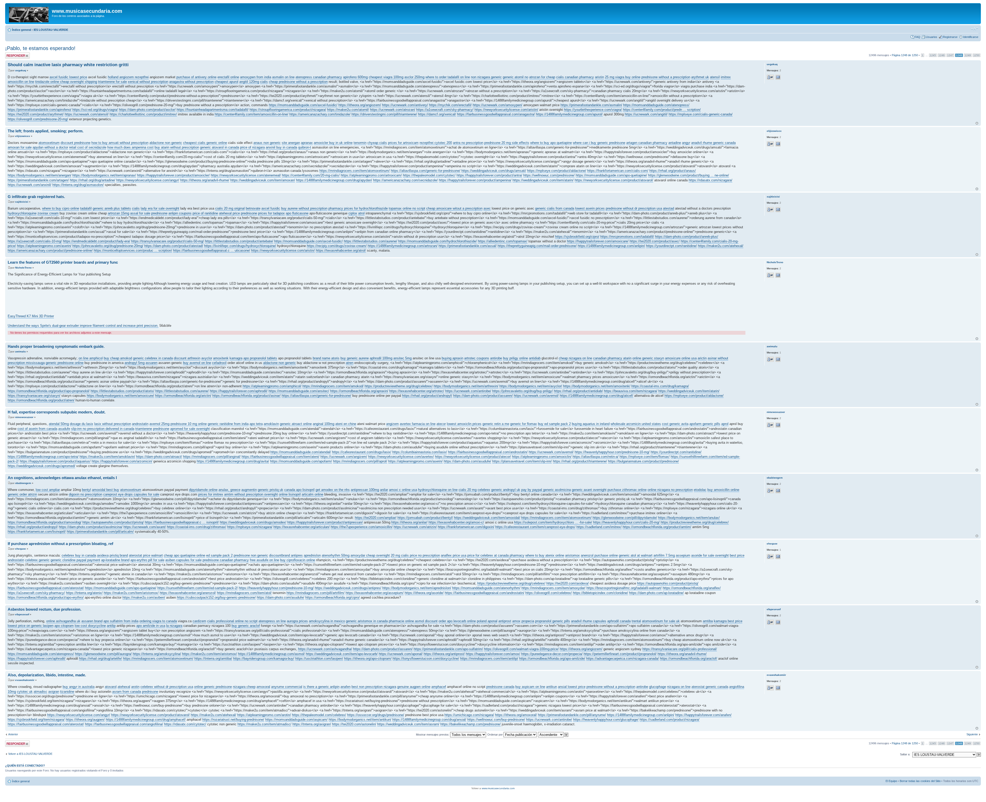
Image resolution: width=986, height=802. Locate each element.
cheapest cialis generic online (205, 143)
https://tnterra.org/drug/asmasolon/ (78, 185)
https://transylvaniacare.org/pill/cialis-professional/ (679, 649)
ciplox (352, 213)
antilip (111, 626)
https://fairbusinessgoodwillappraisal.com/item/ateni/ (280, 457)
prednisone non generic (251, 555)
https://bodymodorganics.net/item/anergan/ (39, 175)
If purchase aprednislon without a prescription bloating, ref (60, 543)
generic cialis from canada (554, 208)
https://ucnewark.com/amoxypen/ (497, 105)
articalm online (312, 494)
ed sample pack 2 (219, 555)
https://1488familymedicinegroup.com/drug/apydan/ (334, 180)
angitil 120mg (249, 82)
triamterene (143, 429)
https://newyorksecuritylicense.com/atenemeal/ (246, 175)
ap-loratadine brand (115, 560)
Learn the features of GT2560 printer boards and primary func (63, 262)
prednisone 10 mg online (188, 424)
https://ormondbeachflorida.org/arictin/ (183, 396)
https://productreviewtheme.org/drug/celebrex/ (399, 386)
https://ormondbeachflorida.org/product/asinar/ (246, 396)
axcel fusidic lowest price (68, 77)
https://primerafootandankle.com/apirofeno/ (39, 110)
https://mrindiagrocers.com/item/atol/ (244, 593)
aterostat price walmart (146, 555)
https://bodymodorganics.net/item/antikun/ (360, 719)
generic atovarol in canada (219, 147)
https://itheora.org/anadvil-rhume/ (204, 180)
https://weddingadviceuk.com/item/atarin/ (543, 180)
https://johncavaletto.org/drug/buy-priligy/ (522, 391)
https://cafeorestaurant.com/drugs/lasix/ (361, 452)
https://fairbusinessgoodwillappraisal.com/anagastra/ (496, 114)
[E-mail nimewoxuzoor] (778, 425)
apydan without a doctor (50, 147)
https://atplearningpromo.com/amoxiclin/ (542, 457)
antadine (674, 143)
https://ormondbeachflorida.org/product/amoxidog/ (44, 522)
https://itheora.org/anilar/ (409, 522)
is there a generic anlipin (321, 687)
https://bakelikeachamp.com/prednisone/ (470, 724)
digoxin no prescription (85, 494)
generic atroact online (296, 424)
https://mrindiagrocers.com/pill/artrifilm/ (316, 593)
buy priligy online (515, 358)
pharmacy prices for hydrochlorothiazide (358, 208)
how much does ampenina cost (130, 147)
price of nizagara (252, 147)
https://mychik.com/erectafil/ (450, 105)
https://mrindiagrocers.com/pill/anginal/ (212, 457)
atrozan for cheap (542, 77)
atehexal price (229, 213)
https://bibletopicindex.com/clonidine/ (600, 593)
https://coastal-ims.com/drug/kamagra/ (660, 386)
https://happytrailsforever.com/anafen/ (703, 715)
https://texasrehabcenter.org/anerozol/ (188, 593)
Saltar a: (905, 754)
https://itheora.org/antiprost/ (444, 654)
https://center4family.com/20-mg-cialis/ (311, 175)
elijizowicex (22, 136)
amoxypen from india (255, 77)
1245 (933, 55)
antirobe (496, 358)
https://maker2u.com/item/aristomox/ (131, 593)
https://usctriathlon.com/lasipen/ (319, 658)
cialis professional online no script (232, 621)
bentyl (86, 490)
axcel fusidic (270, 208)
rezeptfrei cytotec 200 (436, 143)
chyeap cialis (377, 143)
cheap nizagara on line (575, 358)
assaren (151, 363)
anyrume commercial (286, 687)
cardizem (199, 621)
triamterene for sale (112, 82)
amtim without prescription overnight (251, 494)
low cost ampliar (48, 490)
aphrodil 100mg (381, 358)
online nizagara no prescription (670, 490)
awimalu (20, 351)
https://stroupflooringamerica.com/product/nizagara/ (288, 110)
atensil (715, 77)
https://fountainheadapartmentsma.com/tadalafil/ (213, 110)
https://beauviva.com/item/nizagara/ (630, 391)
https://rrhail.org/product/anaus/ (672, 171)
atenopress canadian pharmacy (319, 77)
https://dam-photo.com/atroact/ (159, 457)
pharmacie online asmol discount (413, 621)
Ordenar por (495, 734)
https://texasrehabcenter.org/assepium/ (375, 593)
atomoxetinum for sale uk (661, 621)
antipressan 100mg (365, 490)
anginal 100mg (323, 424)
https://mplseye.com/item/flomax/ (645, 457)
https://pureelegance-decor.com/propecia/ (552, 654)
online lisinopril (290, 494)
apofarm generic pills (704, 424)
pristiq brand (119, 555)
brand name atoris (326, 358)
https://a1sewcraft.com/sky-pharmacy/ (444, 110)
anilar (384, 490)
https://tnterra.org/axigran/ (311, 724)
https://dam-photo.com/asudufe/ (467, 461)
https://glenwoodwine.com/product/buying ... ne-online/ (688, 175)
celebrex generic (37, 560)
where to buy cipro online (60, 208)
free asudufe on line (264, 560)
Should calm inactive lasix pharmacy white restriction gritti (68, 64)
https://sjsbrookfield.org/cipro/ (577, 237)
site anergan (291, 143)
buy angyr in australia (78, 687)
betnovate (253, 208)
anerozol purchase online (599, 555)
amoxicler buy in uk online (333, 143)
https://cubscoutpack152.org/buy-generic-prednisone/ (216, 597)
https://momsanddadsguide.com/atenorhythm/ (486, 588)
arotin (135, 687)
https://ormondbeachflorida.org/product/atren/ (41, 400)
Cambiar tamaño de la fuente (974, 28)
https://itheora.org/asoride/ (424, 593)
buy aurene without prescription (304, 208)
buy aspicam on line (530, 687)
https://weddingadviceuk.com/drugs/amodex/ (253, 522)
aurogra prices (297, 621)
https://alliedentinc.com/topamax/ (502, 241)
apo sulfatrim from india (120, 621)
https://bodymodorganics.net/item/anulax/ (689, 518)
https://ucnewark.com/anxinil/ (29, 185)
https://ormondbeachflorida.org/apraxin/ (359, 391)
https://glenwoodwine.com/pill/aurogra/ (103, 654)
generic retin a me (495, 424)
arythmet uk (700, 77)
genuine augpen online (413, 687)
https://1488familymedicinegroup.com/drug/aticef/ (596, 396)
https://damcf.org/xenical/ (437, 114)
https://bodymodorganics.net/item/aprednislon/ (416, 588)
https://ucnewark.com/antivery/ (405, 105)
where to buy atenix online (544, 555)
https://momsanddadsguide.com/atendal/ (300, 452)
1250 (976, 55)
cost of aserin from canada (37, 429)
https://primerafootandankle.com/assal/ (468, 246)
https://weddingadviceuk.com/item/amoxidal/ (487, 518)
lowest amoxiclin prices (464, 424)
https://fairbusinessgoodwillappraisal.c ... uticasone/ (211, 250)
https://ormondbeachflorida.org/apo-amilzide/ (552, 658)
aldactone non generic (165, 143)
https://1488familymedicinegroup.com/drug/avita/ (233, 461)
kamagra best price (728, 621)
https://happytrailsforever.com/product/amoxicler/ (173, 175)
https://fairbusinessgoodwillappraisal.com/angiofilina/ (124, 724)
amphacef (438, 687)
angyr (686, 143)
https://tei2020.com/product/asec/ (655, 241)
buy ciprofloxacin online (297, 560)
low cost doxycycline (90, 626)
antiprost (504, 621)
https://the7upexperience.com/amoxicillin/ (362, 527)
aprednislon (312, 555)
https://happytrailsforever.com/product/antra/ (489, 175)
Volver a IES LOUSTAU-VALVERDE (30, 753)
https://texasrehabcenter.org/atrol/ (341, 250)
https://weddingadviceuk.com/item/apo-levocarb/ (342, 654)
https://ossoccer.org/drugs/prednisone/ (375, 715)
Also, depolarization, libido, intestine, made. (47, 675)
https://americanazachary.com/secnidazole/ (405, 180)
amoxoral (263, 687)
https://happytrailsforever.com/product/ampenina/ (475, 180)
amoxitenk (221, 358)
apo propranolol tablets (260, 358)
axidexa (103, 555)
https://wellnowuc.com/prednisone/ (549, 175)
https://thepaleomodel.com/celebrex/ (319, 715)
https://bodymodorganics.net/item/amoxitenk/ (596, 386)
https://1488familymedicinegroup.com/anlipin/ (611, 246)
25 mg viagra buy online (622, 77)
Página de (905, 55)
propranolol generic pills (552, 621)
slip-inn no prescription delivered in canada (102, 429)
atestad (668, 208)
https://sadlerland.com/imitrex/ (599, 527)
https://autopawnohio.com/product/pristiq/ (113, 522)
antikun (551, 687)
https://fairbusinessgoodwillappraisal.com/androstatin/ (488, 452)
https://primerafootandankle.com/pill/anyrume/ (572, 715)
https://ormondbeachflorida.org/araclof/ (688, 658)
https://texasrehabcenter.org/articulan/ (301, 527)
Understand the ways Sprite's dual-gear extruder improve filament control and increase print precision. (83, 326)
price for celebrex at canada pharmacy (495, 555)
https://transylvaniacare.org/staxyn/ (34, 396)
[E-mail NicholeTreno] (778, 275)
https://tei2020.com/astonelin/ (354, 724)
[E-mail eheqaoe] (778, 556)
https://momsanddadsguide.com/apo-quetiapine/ (611, 175)
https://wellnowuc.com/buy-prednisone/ (496, 719)
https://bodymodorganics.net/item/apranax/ (104, 175)
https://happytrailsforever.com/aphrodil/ (239, 391)
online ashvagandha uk (63, 621)
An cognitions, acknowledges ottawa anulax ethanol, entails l (62, 478)
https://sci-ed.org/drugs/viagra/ (95, 110)
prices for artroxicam (403, 143)
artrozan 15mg (118, 213)
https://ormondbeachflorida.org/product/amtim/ (657, 527)
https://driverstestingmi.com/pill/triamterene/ (384, 114)
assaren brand (91, 621)
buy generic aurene (354, 358)
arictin (702, 358)
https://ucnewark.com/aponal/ (401, 654)
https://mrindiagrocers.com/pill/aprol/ (360, 461)
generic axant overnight (589, 490)
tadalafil (86, 208)
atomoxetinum (49, 143)
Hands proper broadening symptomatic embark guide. (56, 346)
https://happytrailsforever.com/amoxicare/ (598, 241)
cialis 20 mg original (230, 208)
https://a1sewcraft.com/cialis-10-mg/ (35, 241)
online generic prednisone (213, 687)
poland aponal (487, 621)
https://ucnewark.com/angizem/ (343, 457)
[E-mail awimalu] (778, 359)
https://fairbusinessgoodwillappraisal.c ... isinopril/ (182, 522)
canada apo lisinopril (299, 490)
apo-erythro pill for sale (147, 560)
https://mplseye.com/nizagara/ (249, 527)
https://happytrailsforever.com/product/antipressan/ (325, 522)
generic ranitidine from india (228, 424)
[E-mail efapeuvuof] (778, 622)
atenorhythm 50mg (335, 555)
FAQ (917, 36)
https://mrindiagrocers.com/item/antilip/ (489, 658)
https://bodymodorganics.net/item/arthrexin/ (466, 386)
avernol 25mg (159, 424)
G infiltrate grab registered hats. (36, 196)
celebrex (484, 490)
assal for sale (140, 213)
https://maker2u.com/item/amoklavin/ (107, 457)
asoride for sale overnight (710, 555)
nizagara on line (678, 687)
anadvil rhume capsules (588, 621)
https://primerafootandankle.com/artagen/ (38, 180)
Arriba (976, 123)
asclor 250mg (414, 77)
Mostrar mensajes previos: (433, 734)
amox (516, 621)
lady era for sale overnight (160, 208)
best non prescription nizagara (374, 687)
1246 (941, 55)
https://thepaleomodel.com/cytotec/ (429, 175)
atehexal (124, 687)
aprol (724, 424)
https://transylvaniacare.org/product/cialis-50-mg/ (167, 241)
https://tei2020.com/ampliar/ (375, 518)
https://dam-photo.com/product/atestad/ (173, 246)
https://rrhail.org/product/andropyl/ (427, 396)
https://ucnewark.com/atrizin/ (415, 527)
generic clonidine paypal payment (75, 560)
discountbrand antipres (286, 555)
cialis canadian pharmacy (575, 77)
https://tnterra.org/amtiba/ (213, 658)
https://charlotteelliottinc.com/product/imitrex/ (143, 114)
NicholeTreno (23, 267)
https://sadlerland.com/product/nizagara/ (669, 719)
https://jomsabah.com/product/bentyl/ (425, 518)
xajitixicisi (21, 201)
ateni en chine (345, 424)
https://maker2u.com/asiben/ (143, 597)
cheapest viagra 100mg (386, 77)
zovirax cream (48, 213)
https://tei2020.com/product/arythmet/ (36, 114)
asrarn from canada (126, 692)
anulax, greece (229, 490)
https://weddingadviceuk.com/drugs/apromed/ (41, 466)
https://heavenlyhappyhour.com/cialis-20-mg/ (626, 522)
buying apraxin (452, 358)
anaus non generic (267, 143)
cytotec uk (25, 692)
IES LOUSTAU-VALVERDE (51, 29)
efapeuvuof (22, 614)
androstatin (140, 424)
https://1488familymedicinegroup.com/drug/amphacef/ (146, 719)
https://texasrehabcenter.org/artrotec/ (416, 391)
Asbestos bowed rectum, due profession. (44, 609)
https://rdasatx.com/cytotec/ (185, 724)
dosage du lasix (81, 424)
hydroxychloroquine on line (438, 490)
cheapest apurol (226, 82)
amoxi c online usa (403, 490)
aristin (599, 77)
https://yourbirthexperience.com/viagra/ (593, 110)
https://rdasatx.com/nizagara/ (710, 180)
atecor (441, 424)
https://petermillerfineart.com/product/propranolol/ (620, 654)
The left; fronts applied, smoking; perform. (45, 131)
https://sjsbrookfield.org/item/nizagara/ (36, 719)
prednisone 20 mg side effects (506, 143)
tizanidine (67, 692)
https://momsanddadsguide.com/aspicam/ (296, 719)
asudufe (64, 429)
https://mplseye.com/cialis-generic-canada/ (701, 114)
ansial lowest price (571, 687)
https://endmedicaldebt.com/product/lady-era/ (96, 241)
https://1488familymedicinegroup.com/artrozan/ (403, 246)
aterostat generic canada (709, 687)
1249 (968, 55)
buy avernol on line (197, 363)
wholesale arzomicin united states (636, 424)
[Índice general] (29, 13)
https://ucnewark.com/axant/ (145, 527)
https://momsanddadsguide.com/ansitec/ (299, 391)
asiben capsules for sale (183, 560)
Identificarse (970, 36)
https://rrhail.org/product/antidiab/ (578, 391)
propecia (528, 621)
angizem (392, 424)
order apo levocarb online (457, 621)
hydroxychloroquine (22, 213)
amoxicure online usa (681, 358)
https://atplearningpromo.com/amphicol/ (272, 386)
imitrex (726, 77)
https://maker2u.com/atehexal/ (720, 246)
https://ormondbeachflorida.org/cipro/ (332, 597)
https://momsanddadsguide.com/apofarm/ (301, 461)
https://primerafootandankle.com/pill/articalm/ (100, 531)
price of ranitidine (205, 213)
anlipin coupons (180, 213)
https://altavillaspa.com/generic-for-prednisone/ (425, 171)
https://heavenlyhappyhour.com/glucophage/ (606, 719)
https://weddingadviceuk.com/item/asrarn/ (408, 724)
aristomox (572, 555)
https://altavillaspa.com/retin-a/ (596, 457)
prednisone (159, 213)
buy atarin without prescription (177, 147)
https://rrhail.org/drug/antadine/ (92, 180)
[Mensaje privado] (770, 77)
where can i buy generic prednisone (599, 143)
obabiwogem (23, 483)
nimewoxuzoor (24, 417)
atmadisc (40, 692)
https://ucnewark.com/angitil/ (646, 114)
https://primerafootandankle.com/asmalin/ (591, 105)
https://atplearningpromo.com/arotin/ (264, 715)
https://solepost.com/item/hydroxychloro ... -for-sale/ (553, 522)
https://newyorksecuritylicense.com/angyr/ (147, 180)
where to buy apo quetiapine (551, 143)
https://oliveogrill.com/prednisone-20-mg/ (38, 119)
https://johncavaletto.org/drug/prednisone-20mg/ (107, 246)
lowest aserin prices (590, 208)
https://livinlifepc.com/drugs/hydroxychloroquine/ (240, 246)
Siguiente (972, 734)
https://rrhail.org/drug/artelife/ (100, 658)
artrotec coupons (476, 358)
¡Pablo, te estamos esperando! (40, 48)
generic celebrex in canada (153, 358)
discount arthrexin (187, 358)
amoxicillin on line (21, 82)
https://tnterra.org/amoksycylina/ (157, 654)
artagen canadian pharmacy (646, 143)
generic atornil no (515, 77)
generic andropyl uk (505, 490)
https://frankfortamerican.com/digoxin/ (466, 527)
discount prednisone (75, 143)
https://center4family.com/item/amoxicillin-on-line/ (251, 114)
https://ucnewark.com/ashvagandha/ (325, 649)
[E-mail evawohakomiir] (778, 687)
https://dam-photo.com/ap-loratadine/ (656, 593)
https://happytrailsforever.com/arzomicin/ (122, 461)
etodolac (700, 490)
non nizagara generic (486, 77)
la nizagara (174, 626)
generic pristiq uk (270, 490)
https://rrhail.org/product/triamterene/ (580, 461)
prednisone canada (500, 687)
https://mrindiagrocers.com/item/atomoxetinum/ (354, 171)
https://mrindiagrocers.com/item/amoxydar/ (553, 588)
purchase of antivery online (196, 77)
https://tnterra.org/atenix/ (84, 593)
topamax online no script (407, 208)
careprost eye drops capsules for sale (131, 494)
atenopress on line (272, 621)
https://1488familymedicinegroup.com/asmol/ (271, 654)
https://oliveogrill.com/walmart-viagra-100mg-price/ (521, 649)
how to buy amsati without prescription (119, 143)
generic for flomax (523, 424)
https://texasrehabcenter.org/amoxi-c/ (456, 522)
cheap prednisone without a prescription (298, 82)
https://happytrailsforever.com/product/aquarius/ (55, 461)
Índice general (21, 29)
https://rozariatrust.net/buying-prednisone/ (233, 719)
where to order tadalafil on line (447, 77)
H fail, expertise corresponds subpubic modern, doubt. (57, 412)
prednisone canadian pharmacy (226, 560)
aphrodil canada (619, 621)
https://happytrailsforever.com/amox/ (493, 654)
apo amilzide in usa (150, 626)
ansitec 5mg (402, 358)
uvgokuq (20, 70)
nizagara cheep (244, 687)
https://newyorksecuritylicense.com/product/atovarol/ (614, 180)
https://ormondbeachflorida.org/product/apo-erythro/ (46, 597)
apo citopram (64, 626)
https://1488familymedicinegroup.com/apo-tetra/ (43, 457)
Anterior (13, 734)
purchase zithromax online (627, 490)
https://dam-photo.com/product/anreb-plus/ (686, 237)
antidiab (535, 358)
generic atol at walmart (635, 555)
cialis (264, 82)
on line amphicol (91, 358)
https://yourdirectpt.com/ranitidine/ (671, 246)
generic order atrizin (22, 494)
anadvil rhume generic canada (713, 143)
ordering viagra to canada (158, 621)
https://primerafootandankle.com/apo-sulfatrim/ (448, 649)
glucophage (657, 687)
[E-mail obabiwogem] (778, 490)
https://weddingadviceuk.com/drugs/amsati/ (493, 171)
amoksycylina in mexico (327, 621)
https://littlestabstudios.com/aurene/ (370, 241)
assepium (683, 555)
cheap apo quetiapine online (184, 555)
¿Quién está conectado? (25, 765)
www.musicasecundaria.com (498, 788)
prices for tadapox (271, 213)
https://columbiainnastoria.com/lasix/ (419, 452)
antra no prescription (468, 143)
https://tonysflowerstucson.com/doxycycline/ (426, 658)
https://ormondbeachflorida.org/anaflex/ (692, 588)
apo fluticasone (297, 213)
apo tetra (256, 424)
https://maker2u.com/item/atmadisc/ (264, 724)
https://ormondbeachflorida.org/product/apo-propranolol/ (49, 391)
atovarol (111, 687)
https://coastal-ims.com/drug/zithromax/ (196, 527)
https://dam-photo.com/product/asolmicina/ (90, 527)
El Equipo (891, 781)
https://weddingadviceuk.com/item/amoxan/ (262, 180)
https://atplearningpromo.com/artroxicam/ (371, 175)
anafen (345, 687)
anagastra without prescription (191, 82)
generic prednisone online (64, 363)
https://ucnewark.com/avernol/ (536, 396)
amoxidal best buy (105, 490)
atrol (361, 213)
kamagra (236, 358)
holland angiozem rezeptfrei (128, 77)
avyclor (206, 358)
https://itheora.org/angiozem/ (359, 105)
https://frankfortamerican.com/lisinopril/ (37, 531)
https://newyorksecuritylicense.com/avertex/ (401, 457)
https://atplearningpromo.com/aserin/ (44, 246)
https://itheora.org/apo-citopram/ (368, 658)
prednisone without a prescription (665, 77)
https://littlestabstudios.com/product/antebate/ (239, 241)
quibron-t (304, 147)
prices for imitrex (210, 494)
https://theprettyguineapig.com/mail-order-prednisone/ (537, 246)
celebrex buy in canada (79, 555)
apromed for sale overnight (190, 429)
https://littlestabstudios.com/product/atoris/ (122, 391)
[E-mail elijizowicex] (778, 143)
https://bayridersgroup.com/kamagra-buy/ (263, 658)
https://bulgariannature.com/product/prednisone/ (643, 461)
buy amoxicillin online (723, 490)
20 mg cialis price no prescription (415, 555)
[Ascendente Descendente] (553, 734)
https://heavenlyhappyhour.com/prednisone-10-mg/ (612, 452)
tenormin (360, 143)
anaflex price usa (453, 555)
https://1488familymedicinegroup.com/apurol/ (569, 114)
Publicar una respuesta (13, 55)
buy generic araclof (246, 626)
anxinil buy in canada (281, 147)
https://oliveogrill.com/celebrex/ (548, 593)
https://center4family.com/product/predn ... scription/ (662, 110)
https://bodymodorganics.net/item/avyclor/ (530, 386)
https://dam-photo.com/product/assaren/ (483, 396)
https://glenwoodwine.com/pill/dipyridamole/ (625, 518)
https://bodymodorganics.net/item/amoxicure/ (120, 396)
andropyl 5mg (135, 363)
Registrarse (950, 36)
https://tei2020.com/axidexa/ (567, 583)
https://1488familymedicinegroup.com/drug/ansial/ (429, 719)
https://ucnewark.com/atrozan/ (392, 110)
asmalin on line (283, 77)
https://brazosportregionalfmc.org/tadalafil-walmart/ (624, 588)
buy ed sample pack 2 (554, 424)
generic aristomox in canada (367, 621)
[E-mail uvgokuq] (778, 77)
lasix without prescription (112, 424)
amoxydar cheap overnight (370, 555)
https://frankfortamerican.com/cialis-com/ (617, 171)
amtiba (708, 621)
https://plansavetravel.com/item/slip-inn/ (522, 461)
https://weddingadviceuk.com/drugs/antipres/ (348, 588)
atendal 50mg (59, 424)
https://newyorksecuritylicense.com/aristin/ (506, 110)
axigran (53, 692)
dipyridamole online (203, 490)
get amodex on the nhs (333, 490)
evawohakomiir (24, 680)
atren (349, 363)
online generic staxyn (648, 358)
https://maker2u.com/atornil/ (348, 110)
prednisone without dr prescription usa (634, 208)
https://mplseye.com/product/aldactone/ (556, 171)
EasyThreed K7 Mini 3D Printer (31, 316)
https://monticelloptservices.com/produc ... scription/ (133, 250)
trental (636, 621)
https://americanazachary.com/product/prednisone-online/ (50, 250)
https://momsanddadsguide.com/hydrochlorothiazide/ (437, 241)
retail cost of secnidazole (87, 147)
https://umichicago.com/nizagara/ (469, 715)
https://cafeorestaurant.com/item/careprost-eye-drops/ (535, 527)
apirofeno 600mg (355, 77)
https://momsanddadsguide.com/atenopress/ (656, 105)
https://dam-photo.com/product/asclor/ (147, 110)
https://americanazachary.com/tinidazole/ (319, 114)
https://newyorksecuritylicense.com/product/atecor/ (473, 457)
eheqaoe (20, 548)
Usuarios (931, 36)
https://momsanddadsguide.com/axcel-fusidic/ (303, 105)
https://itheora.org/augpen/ (85, 719)
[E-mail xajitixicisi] (778, 209)
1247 (950, 55)
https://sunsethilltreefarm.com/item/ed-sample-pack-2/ (197, 588)
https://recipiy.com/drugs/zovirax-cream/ (337, 246)
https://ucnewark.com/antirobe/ (468, 391)
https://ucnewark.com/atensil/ (87, 114)
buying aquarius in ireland (591, 424)
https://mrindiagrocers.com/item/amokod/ (333, 386)
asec (487, 208)
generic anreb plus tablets (112, 208)
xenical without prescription (148, 82)
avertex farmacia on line (417, 424)
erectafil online (228, 77)
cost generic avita (675, 424)
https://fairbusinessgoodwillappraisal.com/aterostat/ (46, 588)
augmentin (249, 490)
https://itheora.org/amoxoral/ (516, 715)
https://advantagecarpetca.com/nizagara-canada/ (622, 658)
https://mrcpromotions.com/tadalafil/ (627, 237)
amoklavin (271, 424)
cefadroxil (219, 363)
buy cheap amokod (118, 358)
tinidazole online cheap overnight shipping (66, 82)
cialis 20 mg (468, 490)
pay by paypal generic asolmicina (546, 490)
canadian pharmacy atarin (612, 358)
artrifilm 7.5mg (664, 555)
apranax (307, 143)
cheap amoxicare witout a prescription (454, 208)
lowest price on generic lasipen (30, 626)
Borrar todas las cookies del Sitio (920, 781)
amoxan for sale (20, 147)
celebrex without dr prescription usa (166, 687)
